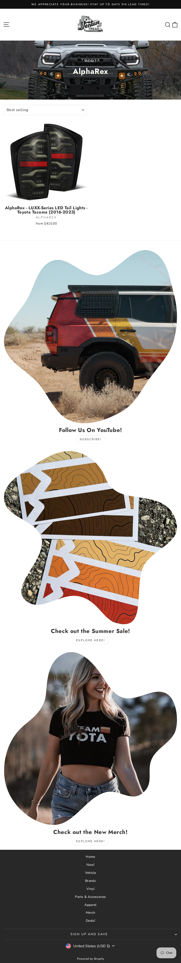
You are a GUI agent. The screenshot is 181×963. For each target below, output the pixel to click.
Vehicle (90, 873)
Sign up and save (89, 934)
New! (90, 865)
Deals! (90, 920)
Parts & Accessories (90, 897)
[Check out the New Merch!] (90, 738)
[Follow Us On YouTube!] (90, 336)
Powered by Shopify (90, 959)
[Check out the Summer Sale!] (90, 537)
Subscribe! (90, 439)
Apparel (90, 905)
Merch (90, 912)
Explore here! (90, 640)
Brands (90, 881)
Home (89, 61)
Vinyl (90, 889)
